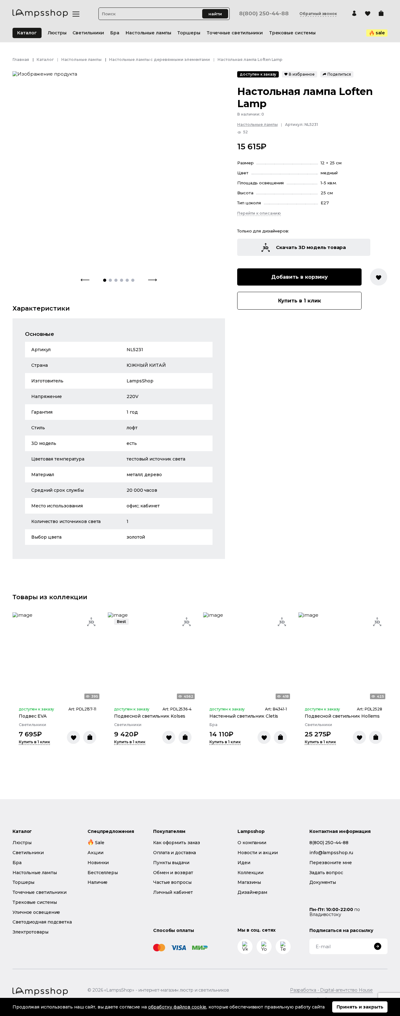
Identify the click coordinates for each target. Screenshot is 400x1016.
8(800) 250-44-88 (263, 14)
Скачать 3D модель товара (311, 248)
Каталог (27, 33)
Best (121, 621)
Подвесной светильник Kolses (149, 716)
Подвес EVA (33, 716)
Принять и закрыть (360, 1007)
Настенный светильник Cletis (243, 716)
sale (380, 33)
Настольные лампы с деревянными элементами (159, 59)
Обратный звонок (318, 14)
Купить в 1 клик (299, 301)
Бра (213, 725)
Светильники (32, 725)
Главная (20, 59)
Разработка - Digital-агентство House (331, 990)
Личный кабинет (173, 892)
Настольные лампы (81, 59)
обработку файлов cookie (177, 1007)
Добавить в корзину (299, 277)
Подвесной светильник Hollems (342, 716)
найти (215, 13)
